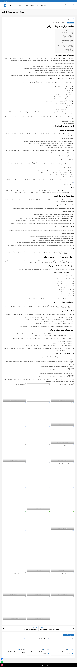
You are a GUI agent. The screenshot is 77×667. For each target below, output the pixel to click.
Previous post (43, 627)
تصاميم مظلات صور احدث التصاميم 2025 (49, 629)
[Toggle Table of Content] (71, 31)
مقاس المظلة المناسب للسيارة (67, 41)
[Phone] (2, 659)
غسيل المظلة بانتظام (68, 49)
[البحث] (10, 5)
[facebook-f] (10, 1)
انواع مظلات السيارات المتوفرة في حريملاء (64, 33)
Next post (35, 627)
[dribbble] (6, 1)
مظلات (44, 5)
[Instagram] (2, 665)
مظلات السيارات (64, 191)
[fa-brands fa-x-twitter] (8, 1)
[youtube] (3, 1)
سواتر (37, 5)
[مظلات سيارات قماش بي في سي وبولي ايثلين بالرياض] (14, 643)
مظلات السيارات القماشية (68, 37)
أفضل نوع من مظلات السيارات (67, 35)
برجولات (32, 5)
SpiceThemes (32, 665)
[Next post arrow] (3, 628)
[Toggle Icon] (5, 5)
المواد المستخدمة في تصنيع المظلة (66, 42)
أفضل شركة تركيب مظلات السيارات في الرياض (64, 46)
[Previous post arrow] (73, 628)
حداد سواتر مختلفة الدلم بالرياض (29, 629)
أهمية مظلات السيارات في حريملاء (66, 32)
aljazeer (62, 22)
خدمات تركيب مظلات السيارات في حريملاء (64, 45)
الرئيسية (50, 5)
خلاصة (71, 38)
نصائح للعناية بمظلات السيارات (67, 48)
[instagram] (4, 1)
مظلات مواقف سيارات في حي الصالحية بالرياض (40, 651)
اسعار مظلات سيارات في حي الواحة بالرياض (65, 651)
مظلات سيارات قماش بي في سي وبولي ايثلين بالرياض (16, 651)
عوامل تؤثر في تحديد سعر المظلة (66, 51)
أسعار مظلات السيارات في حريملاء (66, 50)
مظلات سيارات (70, 22)
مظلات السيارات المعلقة (68, 36)
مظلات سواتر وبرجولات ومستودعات (61, 272)
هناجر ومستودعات (23, 5)
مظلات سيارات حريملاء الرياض (67, 40)
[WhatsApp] (2, 662)
